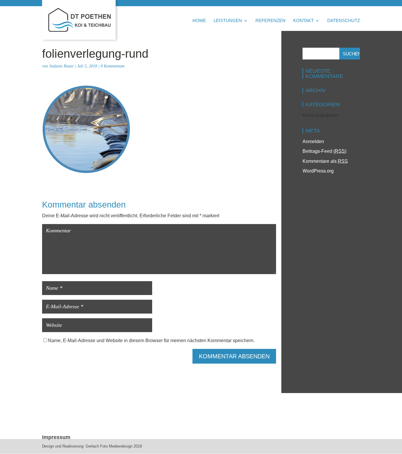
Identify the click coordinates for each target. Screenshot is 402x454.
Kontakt (303, 21)
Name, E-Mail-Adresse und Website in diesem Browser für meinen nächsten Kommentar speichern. (151, 340)
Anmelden (313, 141)
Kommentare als (325, 161)
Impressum (56, 437)
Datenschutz (343, 21)
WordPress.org (318, 170)
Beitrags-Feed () (324, 151)
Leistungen (228, 21)
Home (199, 21)
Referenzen (270, 21)
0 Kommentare (112, 66)
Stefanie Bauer (61, 66)
